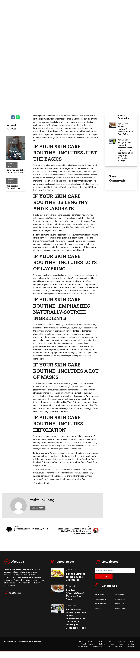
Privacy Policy (120, 608)
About (81, 641)
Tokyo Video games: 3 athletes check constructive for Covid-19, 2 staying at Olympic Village (125, 151)
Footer (131, 641)
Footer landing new (87, 644)
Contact (109, 641)
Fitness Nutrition (100, 599)
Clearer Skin (13, 141)
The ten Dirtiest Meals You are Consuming (75, 576)
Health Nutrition (100, 604)
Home (112, 644)
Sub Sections (131, 647)
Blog (100, 641)
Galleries (102, 644)
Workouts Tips (120, 599)
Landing (131, 644)
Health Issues (99, 594)
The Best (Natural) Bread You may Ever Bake (125, 130)
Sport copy (118, 647)
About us (91, 641)
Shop (108, 647)
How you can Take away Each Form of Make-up (15, 172)
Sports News (119, 594)
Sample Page (97, 647)
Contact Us (98, 608)
